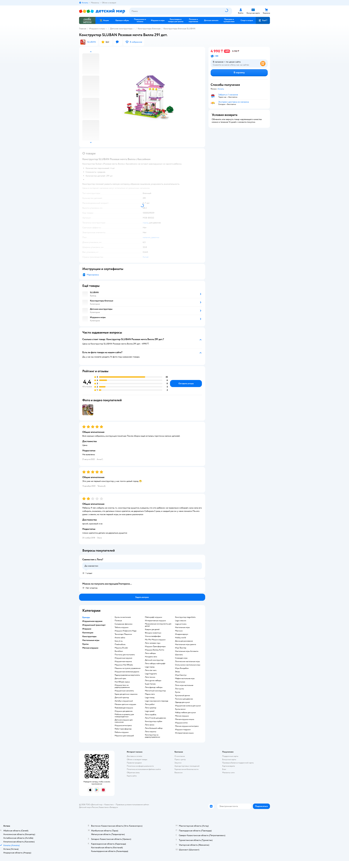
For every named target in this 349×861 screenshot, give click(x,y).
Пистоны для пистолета (125, 655)
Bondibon (119, 651)
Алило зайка (120, 638)
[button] (263, 20)
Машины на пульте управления (127, 668)
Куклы (177, 692)
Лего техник (150, 677)
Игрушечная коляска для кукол (188, 706)
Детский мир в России (88, 807)
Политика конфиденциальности (140, 766)
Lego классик (180, 621)
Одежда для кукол (182, 702)
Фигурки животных (153, 633)
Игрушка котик (181, 723)
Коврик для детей (152, 629)
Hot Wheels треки (122, 682)
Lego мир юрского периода (156, 701)
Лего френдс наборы (154, 687)
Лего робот (150, 704)
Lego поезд (149, 697)
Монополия (180, 682)
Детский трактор (122, 697)
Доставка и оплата (134, 756)
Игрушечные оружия (123, 658)
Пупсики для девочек (184, 699)
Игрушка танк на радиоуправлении (122, 686)
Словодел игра (181, 658)
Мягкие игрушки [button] (90, 647)
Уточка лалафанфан (153, 636)
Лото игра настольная (184, 685)
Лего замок (149, 725)
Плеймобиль (120, 644)
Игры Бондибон (182, 668)
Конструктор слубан (153, 721)
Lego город (149, 667)
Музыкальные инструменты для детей (158, 625)
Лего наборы (150, 653)
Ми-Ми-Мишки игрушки (155, 640)
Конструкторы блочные (149, 28)
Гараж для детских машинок (126, 694)
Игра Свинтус (181, 675)
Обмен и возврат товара (137, 759)
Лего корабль (150, 715)
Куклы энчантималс (123, 617)
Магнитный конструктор (155, 691)
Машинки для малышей (124, 736)
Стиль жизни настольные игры (187, 665)
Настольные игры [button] (90, 640)
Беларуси (114, 807)
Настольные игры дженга (185, 644)
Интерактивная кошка (184, 733)
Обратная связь (133, 772)
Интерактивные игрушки (155, 621)
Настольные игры (182, 627)
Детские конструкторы (121, 28)
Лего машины (150, 732)
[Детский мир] (102, 11)
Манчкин (179, 631)
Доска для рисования (184, 641)
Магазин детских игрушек (125, 704)
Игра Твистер (180, 648)
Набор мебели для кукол (185, 712)
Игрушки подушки (183, 729)
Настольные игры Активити (186, 651)
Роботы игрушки (122, 732)
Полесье (118, 621)
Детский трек (120, 678)
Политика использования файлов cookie (144, 769)
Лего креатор (150, 708)
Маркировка (93, 274)
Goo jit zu (119, 641)
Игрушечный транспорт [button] (94, 625)
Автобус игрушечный (124, 701)
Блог (224, 769)
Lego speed (149, 711)
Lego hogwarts (151, 674)
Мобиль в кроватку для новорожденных (124, 715)
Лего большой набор (154, 728)
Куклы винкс (180, 709)
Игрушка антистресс (123, 725)
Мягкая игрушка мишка (184, 719)
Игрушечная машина (123, 661)
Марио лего (150, 694)
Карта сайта (131, 776)
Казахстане (103, 807)
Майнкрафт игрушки (153, 617)
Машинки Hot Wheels (124, 665)
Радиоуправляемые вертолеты (127, 675)
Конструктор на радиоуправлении (152, 736)
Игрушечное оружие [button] (92, 621)
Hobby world (180, 638)
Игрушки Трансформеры (155, 646)
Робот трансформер (123, 729)
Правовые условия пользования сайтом (132, 804)
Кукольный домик (182, 695)
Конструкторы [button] (89, 636)
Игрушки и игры (97, 28)
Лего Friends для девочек (155, 718)
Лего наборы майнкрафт (155, 663)
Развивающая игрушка (124, 708)
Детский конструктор (154, 660)
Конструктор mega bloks (185, 617)
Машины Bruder (121, 648)
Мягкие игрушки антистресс (187, 726)
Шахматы (179, 655)
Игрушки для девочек (124, 711)
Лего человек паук (152, 643)
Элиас (177, 672)
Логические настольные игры (187, 661)
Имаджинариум (181, 634)
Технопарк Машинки (123, 634)
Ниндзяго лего (151, 657)
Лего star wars (151, 670)
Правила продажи (134, 763)
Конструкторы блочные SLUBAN (179, 28)
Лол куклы (179, 689)
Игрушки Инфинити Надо (125, 631)
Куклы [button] (85, 644)
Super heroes (150, 684)
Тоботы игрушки (121, 627)
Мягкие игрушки (182, 716)
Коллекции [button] (87, 632)
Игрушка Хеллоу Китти (154, 650)
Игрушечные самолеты (124, 691)
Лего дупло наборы (153, 680)
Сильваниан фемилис (124, 624)
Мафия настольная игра (184, 678)
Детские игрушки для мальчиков (124, 721)
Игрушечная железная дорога (127, 672)
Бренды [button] (86, 617)
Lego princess (180, 624)
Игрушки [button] (86, 628)
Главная (82, 28)
